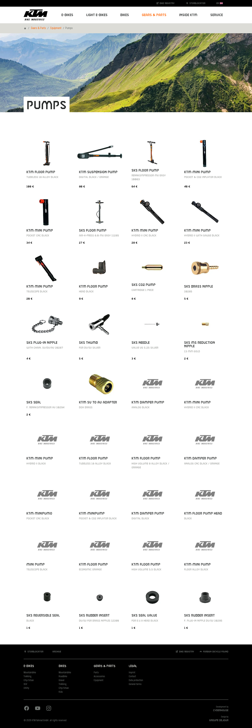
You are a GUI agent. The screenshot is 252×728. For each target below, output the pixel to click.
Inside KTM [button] (188, 15)
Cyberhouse (220, 710)
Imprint (132, 672)
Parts (96, 672)
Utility (26, 688)
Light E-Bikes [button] (97, 15)
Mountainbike (30, 672)
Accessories (99, 676)
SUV (25, 684)
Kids (61, 692)
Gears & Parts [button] (154, 15)
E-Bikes (29, 666)
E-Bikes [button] (67, 15)
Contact (132, 676)
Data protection (136, 680)
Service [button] (216, 15)
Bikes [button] (124, 15)
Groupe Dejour (218, 720)
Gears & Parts (38, 28)
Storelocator (197, 3)
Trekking (27, 676)
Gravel (61, 680)
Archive (56, 652)
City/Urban (29, 680)
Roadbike (63, 676)
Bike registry (167, 3)
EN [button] (218, 3)
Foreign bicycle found (215, 652)
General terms (135, 684)
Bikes (62, 666)
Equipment (55, 28)
